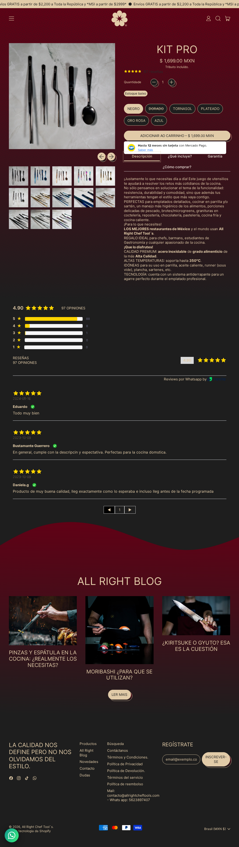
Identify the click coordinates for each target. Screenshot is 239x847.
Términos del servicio (125, 777)
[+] (171, 82)
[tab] (142, 156)
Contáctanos (117, 750)
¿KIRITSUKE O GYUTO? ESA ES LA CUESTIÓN (196, 645)
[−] (154, 82)
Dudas (85, 775)
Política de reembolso (125, 784)
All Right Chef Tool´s (37, 827)
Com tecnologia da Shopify (31, 831)
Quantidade (132, 82)
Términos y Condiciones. (127, 757)
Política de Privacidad (125, 764)
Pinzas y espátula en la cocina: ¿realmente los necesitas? (43, 658)
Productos (88, 743)
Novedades (89, 761)
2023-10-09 (22, 438)
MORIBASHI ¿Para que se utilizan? (119, 674)
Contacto (87, 768)
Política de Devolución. (126, 770)
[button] (218, 18)
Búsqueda (115, 743)
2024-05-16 (22, 398)
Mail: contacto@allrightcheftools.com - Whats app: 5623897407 (133, 795)
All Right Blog (86, 752)
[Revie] (216, 379)
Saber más (145, 149)
